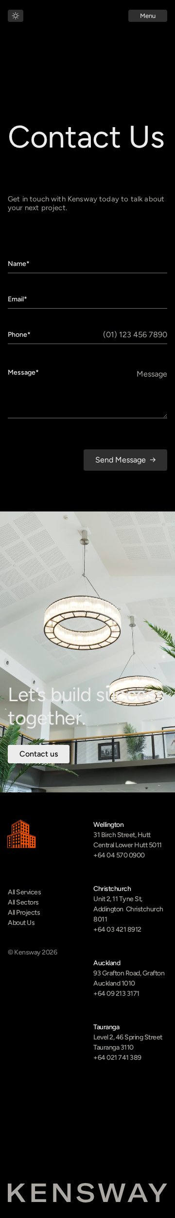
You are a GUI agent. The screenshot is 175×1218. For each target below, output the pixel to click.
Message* (23, 372)
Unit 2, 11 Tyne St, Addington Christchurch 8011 (128, 909)
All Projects (24, 912)
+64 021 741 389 (117, 1057)
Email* (17, 299)
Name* (19, 264)
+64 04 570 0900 (119, 855)
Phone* (19, 334)
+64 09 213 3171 (116, 993)
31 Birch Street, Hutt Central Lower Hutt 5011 (127, 840)
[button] (147, 16)
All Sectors (23, 902)
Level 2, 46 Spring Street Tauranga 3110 (128, 1042)
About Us (21, 923)
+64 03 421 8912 (117, 929)
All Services (24, 892)
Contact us (38, 753)
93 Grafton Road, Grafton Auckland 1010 (129, 978)
